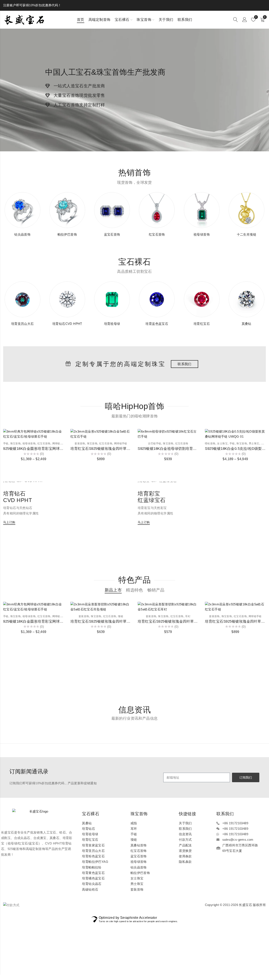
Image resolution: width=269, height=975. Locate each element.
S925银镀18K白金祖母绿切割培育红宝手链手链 (176, 449)
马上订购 (9, 522)
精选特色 (134, 590)
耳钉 (187, 616)
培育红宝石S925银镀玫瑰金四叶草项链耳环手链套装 (113, 449)
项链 (120, 616)
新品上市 (113, 590)
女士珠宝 (222, 443)
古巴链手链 (154, 443)
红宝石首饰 (43, 443)
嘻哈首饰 (210, 443)
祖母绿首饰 (29, 443)
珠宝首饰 (15, 443)
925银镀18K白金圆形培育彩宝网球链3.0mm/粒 (41, 449)
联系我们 (184, 364)
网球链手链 (58, 443)
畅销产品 (156, 590)
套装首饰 (80, 443)
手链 (5, 443)
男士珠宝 (254, 443)
